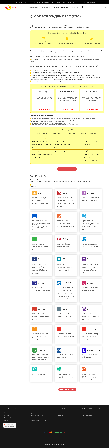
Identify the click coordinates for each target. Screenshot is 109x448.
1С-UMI (89, 239)
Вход (86, 413)
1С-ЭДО (89, 309)
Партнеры (82, 2)
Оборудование (34, 7)
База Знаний (18, 2)
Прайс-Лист (91, 2)
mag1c (64, 350)
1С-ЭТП (64, 258)
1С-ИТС (40, 193)
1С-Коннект (41, 368)
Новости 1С (7, 418)
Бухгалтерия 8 (34, 413)
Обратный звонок (69, 2)
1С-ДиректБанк (42, 309)
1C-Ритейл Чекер (42, 350)
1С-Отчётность (66, 193)
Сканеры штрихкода (36, 415)
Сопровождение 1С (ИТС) (62, 7)
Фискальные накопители (38, 420)
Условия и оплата (9, 413)
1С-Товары (40, 239)
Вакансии (60, 415)
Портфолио (56, 2)
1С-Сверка (65, 309)
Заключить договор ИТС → (67, 169)
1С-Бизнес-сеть (67, 329)
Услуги (75, 7)
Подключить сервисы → (67, 389)
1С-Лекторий (41, 283)
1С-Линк (40, 329)
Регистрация (89, 415)
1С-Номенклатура (92, 329)
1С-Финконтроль (42, 258)
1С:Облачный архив (92, 216)
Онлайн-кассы (34, 418)
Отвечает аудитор (92, 368)
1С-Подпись (90, 283)
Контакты (36, 2)
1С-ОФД (40, 216)
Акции (28, 2)
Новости (46, 2)
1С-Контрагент (91, 193)
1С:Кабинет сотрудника (93, 350)
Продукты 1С (47, 7)
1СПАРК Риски (66, 216)
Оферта (6, 415)
